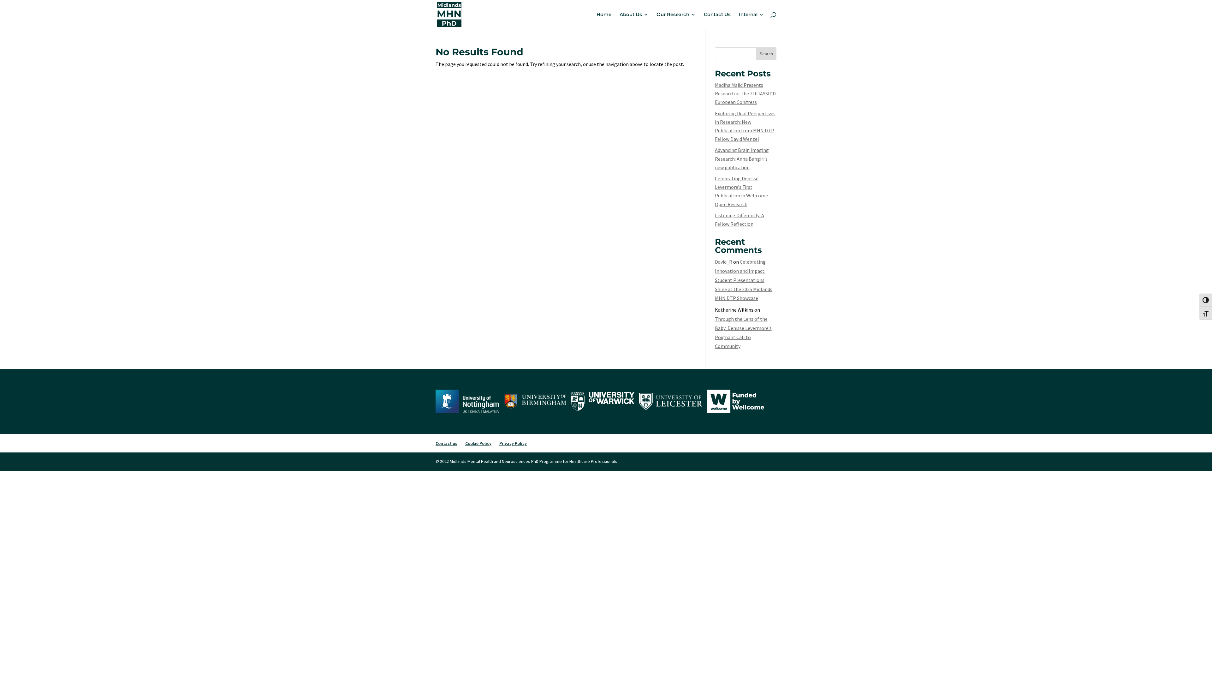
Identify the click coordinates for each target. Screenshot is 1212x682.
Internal (748, 14)
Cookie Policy (478, 443)
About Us (631, 14)
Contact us (446, 443)
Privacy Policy (513, 443)
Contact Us (717, 14)
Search (766, 54)
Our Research (672, 14)
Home (604, 14)
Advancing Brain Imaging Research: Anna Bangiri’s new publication (742, 158)
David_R (723, 262)
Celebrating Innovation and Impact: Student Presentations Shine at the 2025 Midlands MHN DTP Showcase (743, 280)
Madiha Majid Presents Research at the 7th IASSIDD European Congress (745, 93)
